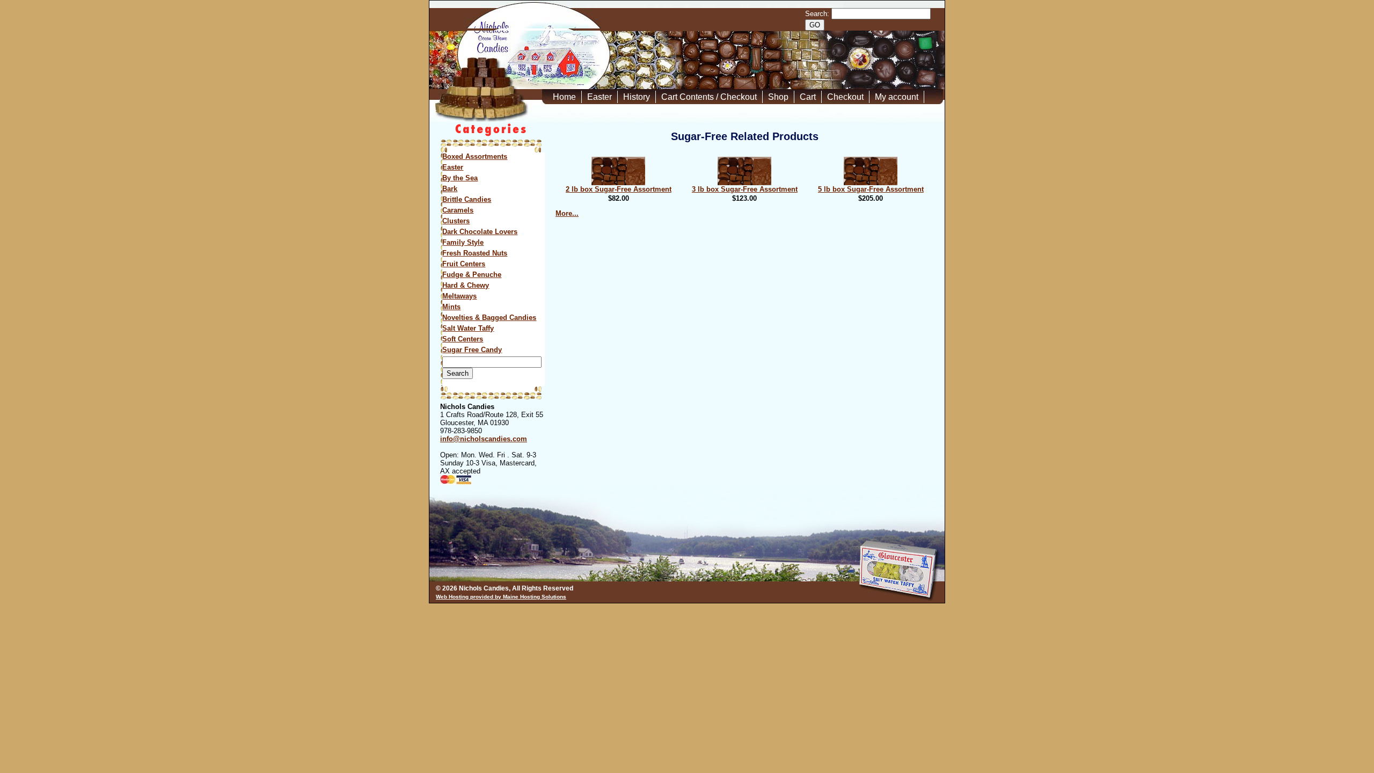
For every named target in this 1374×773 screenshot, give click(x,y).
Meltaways (459, 296)
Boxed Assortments (474, 156)
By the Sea (460, 178)
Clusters (456, 221)
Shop (778, 96)
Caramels (457, 210)
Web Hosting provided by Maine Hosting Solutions (501, 597)
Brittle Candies (466, 199)
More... (567, 213)
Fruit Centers (463, 264)
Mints (451, 307)
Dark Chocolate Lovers (479, 232)
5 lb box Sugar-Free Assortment (871, 189)
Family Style (463, 242)
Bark (449, 189)
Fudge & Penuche (471, 275)
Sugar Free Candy (472, 350)
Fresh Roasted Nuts (474, 253)
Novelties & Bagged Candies (489, 317)
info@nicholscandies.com (483, 439)
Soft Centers (462, 339)
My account (896, 96)
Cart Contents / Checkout (709, 96)
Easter (599, 96)
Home (564, 96)
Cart (808, 96)
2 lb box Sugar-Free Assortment (618, 189)
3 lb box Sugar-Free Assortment (745, 189)
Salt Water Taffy (468, 328)
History (636, 96)
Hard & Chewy (465, 285)
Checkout (845, 96)
